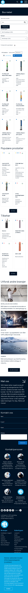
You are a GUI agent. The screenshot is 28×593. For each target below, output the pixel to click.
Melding (3, 433)
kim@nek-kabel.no (7, 485)
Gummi (16, 543)
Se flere (13, 211)
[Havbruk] (14, 345)
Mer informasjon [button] (19, 585)
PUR (15, 544)
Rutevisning (18, 55)
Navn (2, 416)
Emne (2, 427)
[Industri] (14, 319)
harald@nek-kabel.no (20, 485)
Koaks (16, 535)
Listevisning (8, 55)
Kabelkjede (17, 552)
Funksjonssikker (18, 548)
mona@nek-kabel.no (20, 468)
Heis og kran (17, 550)
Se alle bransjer (14, 370)
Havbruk (3, 539)
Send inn (22, 443)
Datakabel (17, 537)
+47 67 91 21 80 (9, 517)
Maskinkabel (17, 541)
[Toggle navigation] (25, 2)
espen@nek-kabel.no (7, 468)
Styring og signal (18, 539)
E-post (3, 422)
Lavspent (17, 533)
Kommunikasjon (5, 544)
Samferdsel (4, 541)
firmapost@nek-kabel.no (20, 503)
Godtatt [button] (8, 588)
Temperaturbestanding (20, 546)
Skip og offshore (5, 543)
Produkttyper (4, 29)
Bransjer (3, 35)
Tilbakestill (5, 26)
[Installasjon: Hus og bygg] (14, 293)
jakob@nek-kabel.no (7, 502)
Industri (3, 537)
